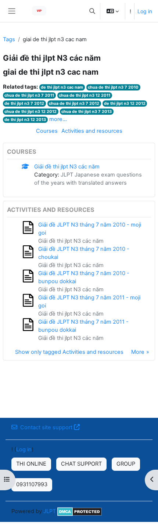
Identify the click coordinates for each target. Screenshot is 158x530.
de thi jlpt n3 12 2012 (125, 103)
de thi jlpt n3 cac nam (62, 87)
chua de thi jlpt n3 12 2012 (30, 111)
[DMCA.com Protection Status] (79, 511)
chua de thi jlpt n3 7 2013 (86, 111)
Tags (9, 39)
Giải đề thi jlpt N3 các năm (67, 166)
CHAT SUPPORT (81, 463)
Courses (47, 131)
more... (58, 119)
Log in (144, 11)
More (137, 352)
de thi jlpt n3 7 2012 (24, 103)
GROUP (125, 463)
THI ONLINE (31, 463)
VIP (39, 11)
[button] (92, 11)
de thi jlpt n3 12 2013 (25, 119)
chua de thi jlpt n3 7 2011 (29, 95)
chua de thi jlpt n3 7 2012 (74, 103)
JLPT (49, 511)
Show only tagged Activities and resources (69, 352)
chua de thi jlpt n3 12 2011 (84, 95)
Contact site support (46, 427)
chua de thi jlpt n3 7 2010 (113, 87)
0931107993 (31, 484)
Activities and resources (91, 131)
